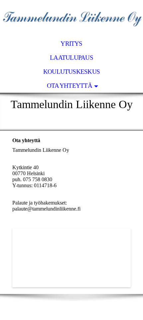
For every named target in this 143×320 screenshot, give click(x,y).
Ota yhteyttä (69, 85)
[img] (71, 18)
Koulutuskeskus (71, 71)
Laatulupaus (71, 57)
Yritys (71, 43)
